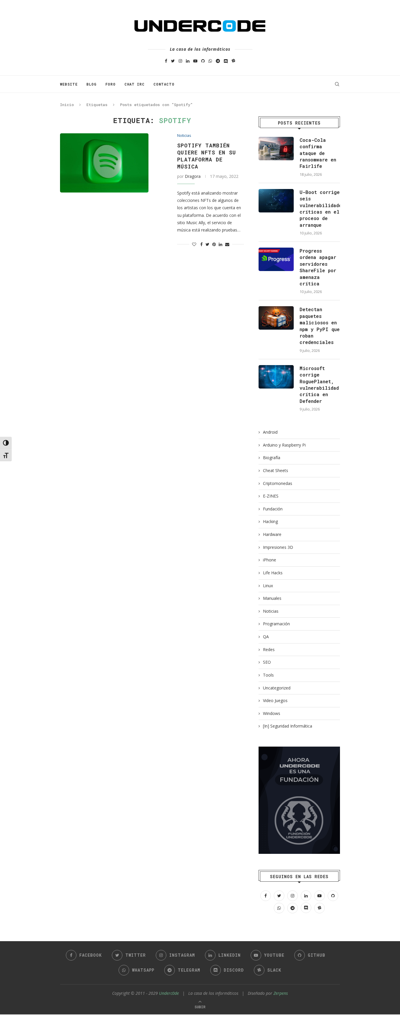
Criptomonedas (277, 483)
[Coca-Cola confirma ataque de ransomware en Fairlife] (276, 148)
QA (266, 636)
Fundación (273, 509)
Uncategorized (276, 688)
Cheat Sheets (275, 470)
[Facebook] (166, 61)
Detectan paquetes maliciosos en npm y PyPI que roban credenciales (320, 325)
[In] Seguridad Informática (287, 726)
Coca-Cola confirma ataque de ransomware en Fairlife (318, 153)
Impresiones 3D (278, 547)
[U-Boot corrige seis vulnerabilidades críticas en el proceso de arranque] (276, 200)
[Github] (203, 61)
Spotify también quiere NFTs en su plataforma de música (206, 156)
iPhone (269, 560)
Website (69, 84)
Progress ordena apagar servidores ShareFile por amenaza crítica (318, 267)
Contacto (164, 84)
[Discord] (226, 61)
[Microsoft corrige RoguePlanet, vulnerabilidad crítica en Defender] (276, 377)
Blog (91, 84)
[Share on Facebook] (201, 244)
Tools (268, 675)
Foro (110, 84)
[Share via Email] (227, 244)
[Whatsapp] (210, 61)
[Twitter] (173, 61)
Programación (276, 623)
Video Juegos (275, 700)
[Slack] (233, 61)
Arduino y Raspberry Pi (284, 445)
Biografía (271, 457)
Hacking (270, 521)
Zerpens (280, 993)
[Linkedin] (187, 61)
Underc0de (169, 993)
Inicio (67, 104)
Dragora (193, 176)
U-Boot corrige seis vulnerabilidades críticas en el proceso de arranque (320, 208)
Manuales (272, 598)
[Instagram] (180, 61)
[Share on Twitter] (207, 244)
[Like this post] (194, 244)
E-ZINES (270, 496)
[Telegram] (218, 61)
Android (270, 432)
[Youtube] (195, 61)
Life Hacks (273, 572)
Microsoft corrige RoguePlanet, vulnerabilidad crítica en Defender (319, 384)
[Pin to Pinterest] (214, 244)
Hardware (272, 534)
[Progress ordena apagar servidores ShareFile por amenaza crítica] (276, 259)
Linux (268, 585)
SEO (267, 662)
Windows (271, 713)
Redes (269, 649)
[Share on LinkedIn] (220, 244)
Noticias (184, 135)
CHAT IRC (134, 84)
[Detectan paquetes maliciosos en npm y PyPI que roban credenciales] (276, 318)
